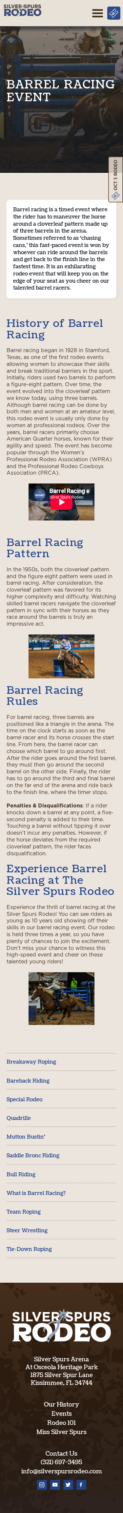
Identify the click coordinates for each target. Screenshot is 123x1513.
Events (61, 1414)
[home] (22, 10)
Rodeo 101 (61, 1423)
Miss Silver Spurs (61, 1432)
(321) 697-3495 (61, 1462)
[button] (97, 13)
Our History (61, 1405)
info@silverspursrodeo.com (61, 1471)
